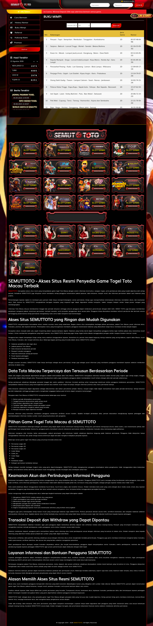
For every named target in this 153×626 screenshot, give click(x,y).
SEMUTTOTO (12, 291)
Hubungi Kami (20, 37)
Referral (18, 32)
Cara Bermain (20, 17)
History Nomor (21, 22)
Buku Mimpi (20, 27)
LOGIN (139, 5)
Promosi (18, 42)
